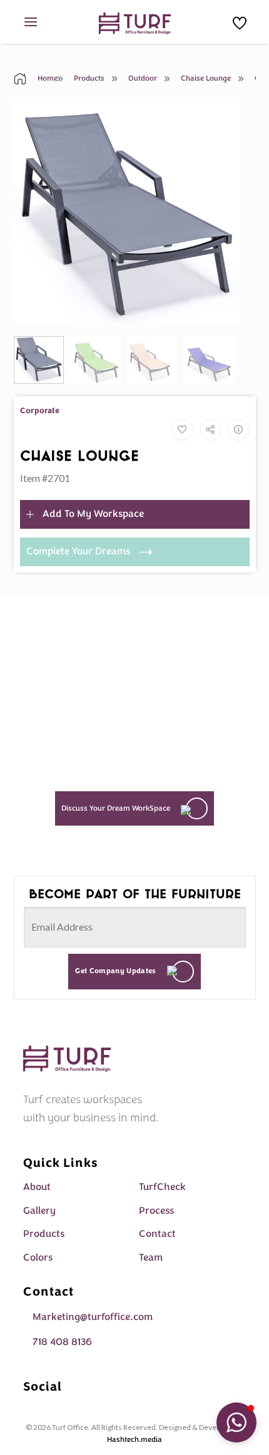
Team (151, 1257)
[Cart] (239, 23)
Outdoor (141, 78)
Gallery (39, 1211)
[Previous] (34, 210)
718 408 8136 (62, 1342)
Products (88, 78)
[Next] (219, 210)
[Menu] (30, 21)
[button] (236, 1422)
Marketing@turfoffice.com (93, 1317)
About (37, 1187)
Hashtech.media (134, 1439)
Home (47, 78)
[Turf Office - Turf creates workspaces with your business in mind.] (135, 23)
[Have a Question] (239, 430)
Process (156, 1211)
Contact (157, 1234)
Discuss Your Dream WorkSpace (115, 808)
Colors (38, 1257)
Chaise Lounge (205, 78)
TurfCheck (162, 1187)
